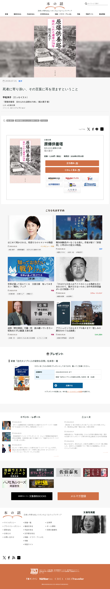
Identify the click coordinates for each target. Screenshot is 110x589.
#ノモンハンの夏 (42, 338)
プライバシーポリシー (12, 526)
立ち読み (70, 163)
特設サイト (89, 14)
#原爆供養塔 (20, 250)
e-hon (72, 184)
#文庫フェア (20, 294)
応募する (63, 385)
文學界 (49, 523)
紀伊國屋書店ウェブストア (54, 184)
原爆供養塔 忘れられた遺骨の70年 (27, 120)
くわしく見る (70, 170)
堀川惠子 (10, 120)
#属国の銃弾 (60, 296)
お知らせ (7, 533)
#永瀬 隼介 (69, 296)
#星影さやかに (61, 252)
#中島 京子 (79, 252)
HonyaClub (90, 184)
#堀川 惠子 (12, 250)
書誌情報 (102, 14)
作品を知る (30, 14)
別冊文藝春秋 (52, 530)
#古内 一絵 (71, 252)
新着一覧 (27, 523)
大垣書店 (72, 190)
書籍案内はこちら (32, 496)
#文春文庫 (11, 105)
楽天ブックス (72, 178)
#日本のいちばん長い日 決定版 (26, 338)
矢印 (56, 456)
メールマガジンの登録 (74, 391)
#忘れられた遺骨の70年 (34, 250)
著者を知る (17, 14)
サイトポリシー (10, 523)
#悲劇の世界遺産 (62, 338)
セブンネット (90, 178)
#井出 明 (71, 338)
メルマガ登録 (78, 496)
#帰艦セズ (29, 294)
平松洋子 (7, 97)
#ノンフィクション (18, 108)
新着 (6, 14)
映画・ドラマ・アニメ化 (63, 14)
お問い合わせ (9, 537)
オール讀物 (51, 526)
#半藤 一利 (12, 338)
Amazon (54, 178)
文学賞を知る (44, 14)
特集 (78, 14)
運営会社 (7, 530)
